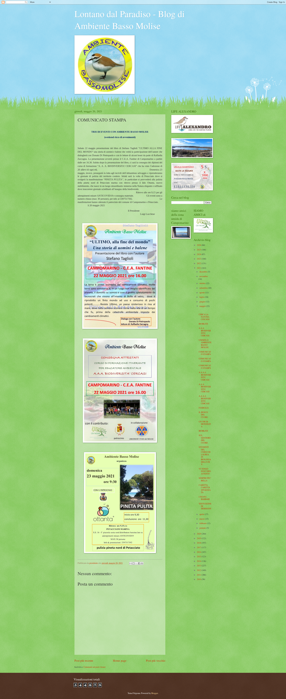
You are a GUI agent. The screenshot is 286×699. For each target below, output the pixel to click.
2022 (199, 263)
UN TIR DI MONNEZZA (205, 424)
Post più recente (83, 660)
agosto (202, 292)
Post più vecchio (155, 660)
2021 (199, 267)
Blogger (154, 693)
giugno (202, 301)
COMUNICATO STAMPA (205, 353)
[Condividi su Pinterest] (141, 563)
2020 (199, 533)
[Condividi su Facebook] (139, 563)
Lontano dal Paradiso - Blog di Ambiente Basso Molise (129, 20)
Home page (119, 660)
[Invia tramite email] (130, 563)
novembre (203, 276)
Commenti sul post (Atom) (94, 667)
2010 (199, 579)
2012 (199, 570)
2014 (199, 561)
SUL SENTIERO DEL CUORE (205, 439)
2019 (199, 538)
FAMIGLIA (204, 407)
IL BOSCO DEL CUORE (203, 415)
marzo (202, 518)
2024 (199, 254)
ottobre (202, 283)
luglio (202, 297)
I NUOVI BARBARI (204, 498)
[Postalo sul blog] (133, 563)
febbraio (203, 523)
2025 (199, 249)
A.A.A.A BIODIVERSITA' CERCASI (205, 376)
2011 (199, 574)
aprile (202, 514)
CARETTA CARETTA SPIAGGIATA (205, 489)
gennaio (202, 527)
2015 (199, 556)
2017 (199, 547)
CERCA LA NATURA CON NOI (204, 317)
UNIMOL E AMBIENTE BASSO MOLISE (205, 344)
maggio (202, 306)
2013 (199, 565)
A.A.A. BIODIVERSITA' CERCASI (205, 332)
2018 (199, 542)
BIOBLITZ (203, 323)
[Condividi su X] (136, 563)
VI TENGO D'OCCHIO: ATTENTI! (205, 471)
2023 (199, 258)
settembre (203, 287)
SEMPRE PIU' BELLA (205, 479)
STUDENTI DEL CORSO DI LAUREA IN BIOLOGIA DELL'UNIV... (205, 456)
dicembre (203, 271)
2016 (199, 552)
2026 (199, 245)
